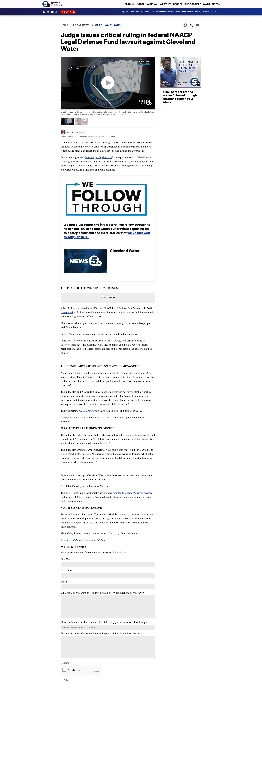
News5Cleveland (45, 12)
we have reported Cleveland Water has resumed (128, 492)
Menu (128, 4)
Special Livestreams (130, 11)
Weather (165, 4)
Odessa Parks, (86, 410)
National (152, 4)
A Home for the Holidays (163, 11)
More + (215, 11)
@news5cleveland (57, 12)
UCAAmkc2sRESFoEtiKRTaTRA (53, 12)
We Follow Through (108, 25)
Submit (67, 680)
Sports (178, 4)
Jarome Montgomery (72, 333)
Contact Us (146, 11)
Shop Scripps (192, 4)
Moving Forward (202, 11)
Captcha (65, 662)
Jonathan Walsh (77, 132)
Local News (81, 25)
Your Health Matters (184, 11)
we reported (67, 312)
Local (141, 4)
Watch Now (210, 4)
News (64, 25)
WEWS (49, 12)
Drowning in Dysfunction (98, 157)
